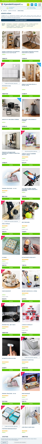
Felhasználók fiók (32, 5)
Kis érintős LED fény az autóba (9, 358)
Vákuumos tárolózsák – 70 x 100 (9, 188)
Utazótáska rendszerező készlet (9, 428)
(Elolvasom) (16, 439)
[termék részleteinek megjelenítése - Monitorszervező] (31, 382)
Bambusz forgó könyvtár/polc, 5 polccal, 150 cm (29, 85)
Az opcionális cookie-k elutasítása (20, 442)
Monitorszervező (26, 393)
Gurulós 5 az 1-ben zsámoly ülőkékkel (10, 119)
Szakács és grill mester (34, 24)
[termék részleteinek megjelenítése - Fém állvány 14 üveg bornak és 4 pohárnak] (31, 108)
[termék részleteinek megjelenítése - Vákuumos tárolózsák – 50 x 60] (11, 382)
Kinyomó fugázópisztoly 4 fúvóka (29, 291)
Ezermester (15, 24)
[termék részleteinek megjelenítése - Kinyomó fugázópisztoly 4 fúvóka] (31, 279)
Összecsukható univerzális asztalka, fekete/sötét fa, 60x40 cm (30, 52)
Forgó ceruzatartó (6, 291)
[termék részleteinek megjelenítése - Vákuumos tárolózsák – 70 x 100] (11, 177)
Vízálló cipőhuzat (6, 223)
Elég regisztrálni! (13, 0)
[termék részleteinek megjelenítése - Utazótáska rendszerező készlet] (11, 416)
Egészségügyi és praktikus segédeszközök (15, 27)
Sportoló (23, 26)
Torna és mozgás (29, 26)
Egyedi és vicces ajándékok (12, 25)
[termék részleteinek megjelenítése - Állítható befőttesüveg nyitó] (31, 246)
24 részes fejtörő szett (27, 324)
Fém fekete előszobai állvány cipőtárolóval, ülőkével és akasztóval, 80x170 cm (11, 153)
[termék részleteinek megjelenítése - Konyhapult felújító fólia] (31, 347)
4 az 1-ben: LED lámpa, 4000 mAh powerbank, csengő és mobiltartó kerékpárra (29, 189)
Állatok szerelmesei (22, 25)
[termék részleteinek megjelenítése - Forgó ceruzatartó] (11, 279)
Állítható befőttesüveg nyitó (28, 257)
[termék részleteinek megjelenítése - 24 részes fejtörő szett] (31, 313)
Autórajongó (9, 24)
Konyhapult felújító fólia (28, 359)
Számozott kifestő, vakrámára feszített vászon (29, 154)
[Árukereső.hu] (10, 7)
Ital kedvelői (21, 24)
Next (41, 8)
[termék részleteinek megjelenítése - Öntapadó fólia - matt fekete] (11, 313)
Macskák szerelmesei (31, 25)
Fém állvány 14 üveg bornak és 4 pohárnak (29, 120)
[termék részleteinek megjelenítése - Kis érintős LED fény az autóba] (11, 347)
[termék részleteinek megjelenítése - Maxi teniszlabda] (31, 211)
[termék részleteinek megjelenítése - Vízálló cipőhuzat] (11, 211)
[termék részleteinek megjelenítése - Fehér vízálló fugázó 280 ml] (31, 416)
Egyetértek (4, 442)
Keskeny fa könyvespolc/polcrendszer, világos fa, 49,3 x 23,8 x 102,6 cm (11, 52)
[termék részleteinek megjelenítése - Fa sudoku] (11, 246)
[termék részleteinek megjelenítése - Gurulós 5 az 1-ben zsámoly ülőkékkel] (11, 108)
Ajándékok (5, 10)
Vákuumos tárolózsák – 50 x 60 (9, 393)
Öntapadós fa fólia (6, 85)
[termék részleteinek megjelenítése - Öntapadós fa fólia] (11, 73)
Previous (1, 8)
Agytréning (18, 26)
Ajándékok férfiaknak (12, 10)
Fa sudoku (4, 257)
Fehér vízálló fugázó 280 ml (28, 427)
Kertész (26, 24)
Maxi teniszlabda (26, 222)
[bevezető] (1, 10)
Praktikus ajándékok (10, 26)
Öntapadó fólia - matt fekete (8, 324)
